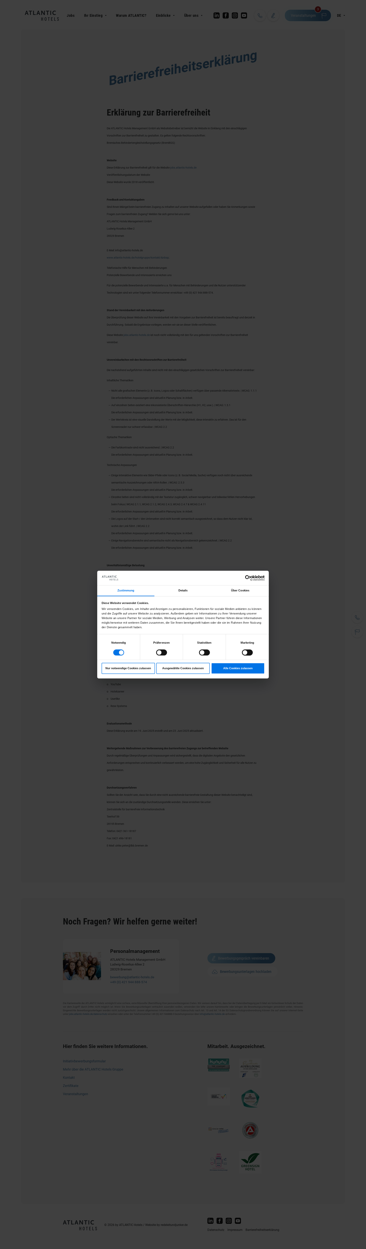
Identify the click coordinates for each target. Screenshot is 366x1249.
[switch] (161, 652)
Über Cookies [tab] (240, 590)
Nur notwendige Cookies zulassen (128, 668)
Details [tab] (183, 590)
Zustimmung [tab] (125, 590)
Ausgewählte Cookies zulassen (183, 668)
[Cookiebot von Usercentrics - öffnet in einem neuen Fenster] (248, 578)
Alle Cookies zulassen (238, 668)
